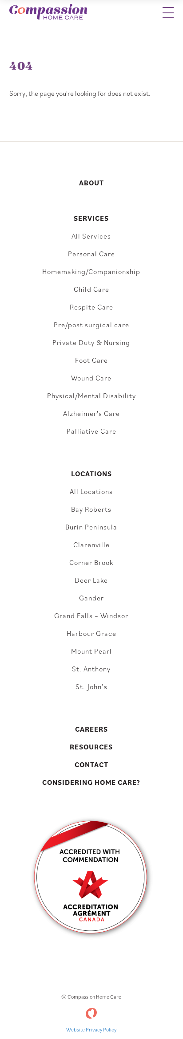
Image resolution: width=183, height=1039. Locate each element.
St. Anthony (91, 668)
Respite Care (91, 306)
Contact (91, 764)
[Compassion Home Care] (91, 1013)
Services (91, 218)
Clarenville (91, 544)
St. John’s (91, 686)
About (91, 182)
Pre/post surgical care (91, 324)
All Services (91, 235)
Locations (91, 473)
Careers (91, 729)
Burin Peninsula (91, 526)
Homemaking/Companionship (91, 271)
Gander (91, 597)
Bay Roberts (91, 509)
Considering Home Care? (91, 782)
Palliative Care (91, 431)
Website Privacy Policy (91, 1029)
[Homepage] (48, 12)
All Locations (91, 491)
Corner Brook (91, 562)
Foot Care (91, 360)
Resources (91, 746)
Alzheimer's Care (91, 413)
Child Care (91, 289)
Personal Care (91, 253)
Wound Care (91, 377)
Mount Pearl (91, 651)
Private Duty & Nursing (91, 342)
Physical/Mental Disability (91, 395)
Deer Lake (91, 580)
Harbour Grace (91, 633)
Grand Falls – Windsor (91, 615)
